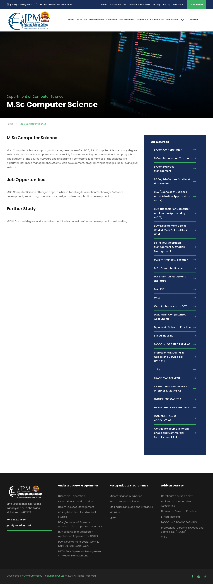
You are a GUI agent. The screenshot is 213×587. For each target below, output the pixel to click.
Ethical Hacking (170, 517)
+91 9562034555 (48, 4)
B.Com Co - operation (71, 496)
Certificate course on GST (177, 496)
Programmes (96, 19)
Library (166, 4)
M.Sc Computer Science (124, 501)
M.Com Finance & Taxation (126, 496)
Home (71, 19)
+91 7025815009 (64, 4)
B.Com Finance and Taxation (75, 501)
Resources (172, 19)
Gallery (156, 4)
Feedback (178, 4)
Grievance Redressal (139, 4)
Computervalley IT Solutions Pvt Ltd (44, 575)
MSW (113, 518)
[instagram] (205, 576)
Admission (197, 4)
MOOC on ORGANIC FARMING (179, 522)
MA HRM (115, 512)
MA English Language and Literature (131, 507)
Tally (164, 537)
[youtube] (199, 576)
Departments (126, 19)
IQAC (183, 19)
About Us (81, 19)
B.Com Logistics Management (76, 507)
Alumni (104, 4)
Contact (193, 19)
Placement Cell (118, 4)
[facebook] (193, 576)
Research (111, 19)
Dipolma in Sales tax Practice (179, 511)
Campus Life (157, 19)
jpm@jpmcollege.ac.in (21, 4)
